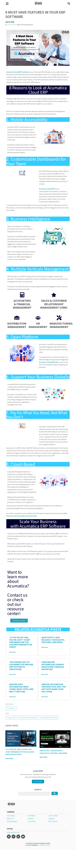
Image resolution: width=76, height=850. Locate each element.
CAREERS (51, 818)
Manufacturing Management (61, 325)
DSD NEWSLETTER (13, 832)
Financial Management (28, 717)
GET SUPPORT (53, 821)
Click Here (38, 782)
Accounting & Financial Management (22, 304)
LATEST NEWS (53, 816)
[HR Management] (38, 317)
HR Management (38, 325)
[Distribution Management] (16, 317)
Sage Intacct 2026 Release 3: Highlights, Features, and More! (53, 640)
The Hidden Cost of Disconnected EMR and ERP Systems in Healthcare (21, 666)
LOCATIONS (32, 821)
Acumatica (11, 708)
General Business (49, 717)
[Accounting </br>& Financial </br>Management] (22, 294)
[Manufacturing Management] (59, 317)
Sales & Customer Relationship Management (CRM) (53, 304)
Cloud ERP (11, 717)
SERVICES (31, 818)
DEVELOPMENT (12, 821)
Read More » (12, 652)
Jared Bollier (11, 24)
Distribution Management (16, 325)
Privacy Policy (44, 845)
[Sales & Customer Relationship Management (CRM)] (53, 294)
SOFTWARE (31, 816)
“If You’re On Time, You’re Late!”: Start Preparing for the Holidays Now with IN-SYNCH (21, 642)
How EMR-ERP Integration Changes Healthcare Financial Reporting (52, 666)
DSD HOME (10, 816)
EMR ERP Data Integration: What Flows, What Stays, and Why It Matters (21, 688)
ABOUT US (10, 818)
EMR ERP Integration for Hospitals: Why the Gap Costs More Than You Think (53, 688)
